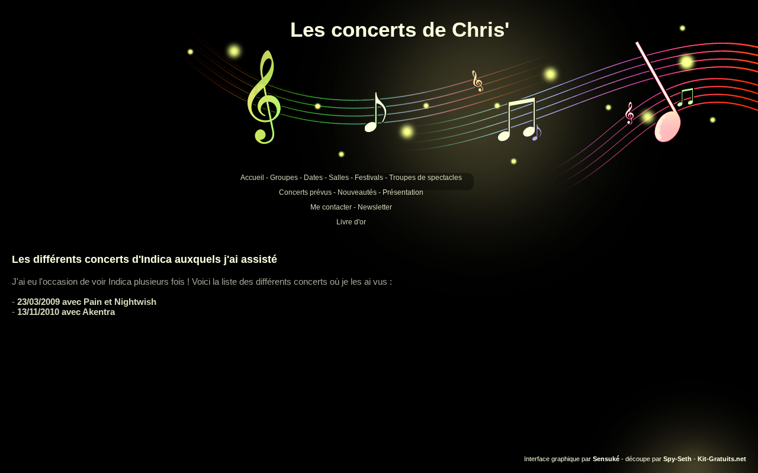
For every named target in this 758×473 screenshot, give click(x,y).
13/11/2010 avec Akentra (66, 312)
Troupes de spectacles (425, 177)
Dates (313, 177)
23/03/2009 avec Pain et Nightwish (86, 302)
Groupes (284, 177)
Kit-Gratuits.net (722, 458)
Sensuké (606, 458)
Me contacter (331, 207)
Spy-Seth (677, 458)
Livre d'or (351, 222)
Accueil (252, 177)
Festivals (369, 177)
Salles (339, 177)
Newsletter (375, 207)
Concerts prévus (305, 192)
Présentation (403, 192)
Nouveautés (357, 192)
